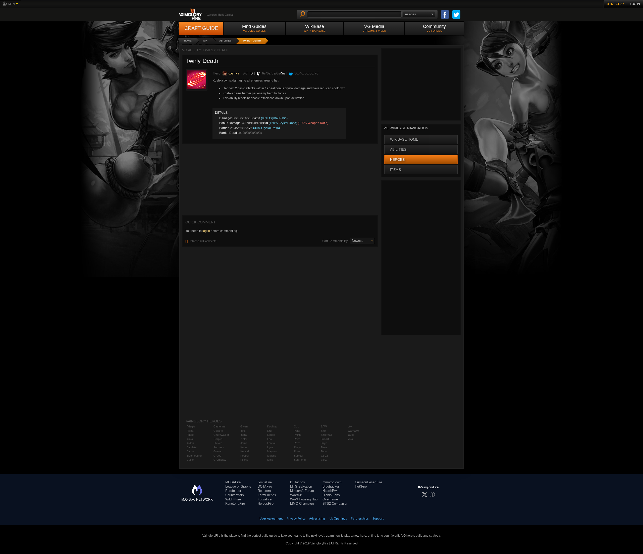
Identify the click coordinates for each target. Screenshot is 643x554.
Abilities (225, 40)
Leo (269, 439)
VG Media (374, 28)
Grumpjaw (219, 459)
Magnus (272, 451)
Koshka (233, 73)
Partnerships (360, 518)
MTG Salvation (301, 486)
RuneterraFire (235, 503)
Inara (243, 434)
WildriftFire (233, 499)
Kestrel (244, 455)
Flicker (217, 443)
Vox (350, 426)
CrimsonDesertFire (368, 482)
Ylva (350, 439)
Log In (635, 4)
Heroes (397, 159)
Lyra (270, 447)
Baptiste (191, 447)
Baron (190, 451)
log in (206, 231)
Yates (351, 434)
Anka (190, 439)
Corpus (218, 439)
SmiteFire (265, 482)
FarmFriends (267, 495)
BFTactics (297, 482)
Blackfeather (194, 455)
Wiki (205, 40)
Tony (324, 451)
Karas (244, 447)
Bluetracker (331, 486)
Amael (190, 434)
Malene (271, 455)
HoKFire (361, 486)
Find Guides (254, 28)
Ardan (190, 443)
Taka (324, 447)
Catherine (219, 426)
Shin (323, 430)
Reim (297, 439)
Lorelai (271, 443)
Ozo (296, 426)
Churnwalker (221, 434)
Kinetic (244, 459)
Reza (297, 443)
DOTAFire (265, 486)
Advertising (317, 518)
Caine (190, 459)
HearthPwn (330, 491)
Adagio (191, 426)
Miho (270, 459)
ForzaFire (265, 499)
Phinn (297, 434)
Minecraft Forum (302, 491)
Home (188, 40)
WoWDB (296, 495)
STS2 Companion (335, 503)
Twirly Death (252, 40)
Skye (324, 443)
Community (434, 28)
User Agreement (271, 518)
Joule (243, 443)
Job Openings (338, 518)
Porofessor (233, 491)
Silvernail (326, 434)
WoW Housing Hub (303, 499)
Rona (297, 451)
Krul (269, 430)
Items (395, 170)
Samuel (298, 455)
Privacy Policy (296, 518)
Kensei (244, 451)
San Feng (300, 459)
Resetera (264, 491)
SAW (324, 426)
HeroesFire (266, 503)
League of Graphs (238, 486)
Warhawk (353, 430)
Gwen (244, 426)
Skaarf (325, 439)
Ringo (297, 447)
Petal (297, 430)
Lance (271, 434)
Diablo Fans (331, 495)
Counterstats (234, 495)
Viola (324, 459)
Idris (243, 430)
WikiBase (315, 28)
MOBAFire (233, 482)
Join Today (615, 4)
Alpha (190, 430)
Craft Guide (201, 28)
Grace (217, 455)
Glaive (217, 451)
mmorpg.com (332, 482)
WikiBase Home (404, 139)
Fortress (218, 447)
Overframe (330, 499)
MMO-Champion (302, 503)
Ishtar (243, 439)
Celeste (218, 430)
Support (378, 518)
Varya (324, 455)
